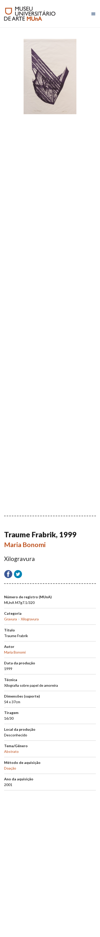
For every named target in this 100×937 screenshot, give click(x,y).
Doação (10, 768)
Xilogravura (30, 619)
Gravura (10, 619)
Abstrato (11, 751)
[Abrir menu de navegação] (93, 14)
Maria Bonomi (25, 544)
